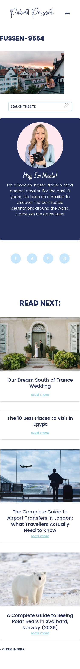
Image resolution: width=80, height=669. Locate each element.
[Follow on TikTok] (32, 258)
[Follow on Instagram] (64, 258)
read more (40, 394)
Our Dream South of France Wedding (40, 383)
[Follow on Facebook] (16, 258)
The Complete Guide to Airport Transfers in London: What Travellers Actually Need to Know (40, 521)
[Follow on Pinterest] (48, 258)
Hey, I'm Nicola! (40, 175)
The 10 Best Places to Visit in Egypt (40, 421)
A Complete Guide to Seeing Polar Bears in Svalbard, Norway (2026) (40, 621)
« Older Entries (12, 649)
